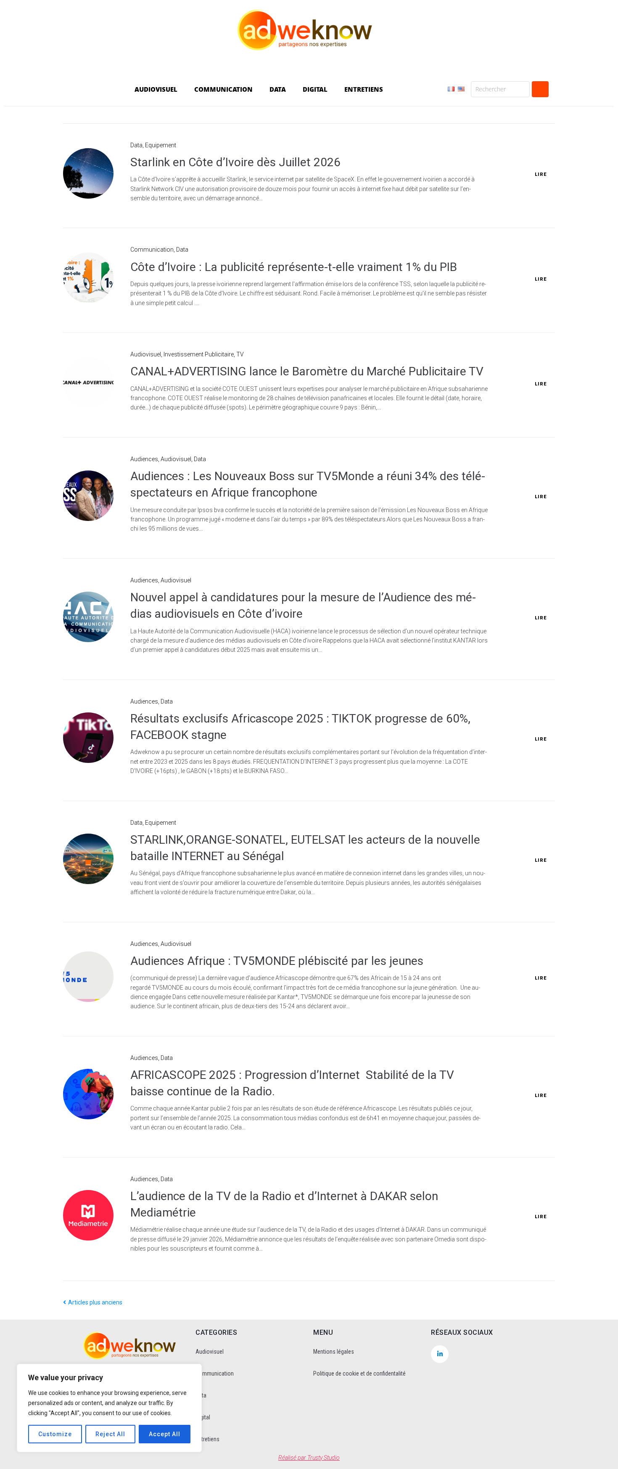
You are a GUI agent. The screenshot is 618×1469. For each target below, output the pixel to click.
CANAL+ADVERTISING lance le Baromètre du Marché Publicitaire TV (306, 371)
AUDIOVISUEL (156, 89)
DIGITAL (315, 89)
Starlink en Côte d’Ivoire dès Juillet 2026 (235, 162)
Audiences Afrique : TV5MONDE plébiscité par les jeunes (276, 961)
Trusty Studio (323, 1457)
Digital (202, 1417)
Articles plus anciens (92, 1302)
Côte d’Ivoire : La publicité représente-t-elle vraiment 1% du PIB (293, 267)
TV (240, 354)
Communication (152, 249)
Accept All (164, 1434)
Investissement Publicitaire (199, 354)
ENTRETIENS (363, 89)
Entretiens (207, 1439)
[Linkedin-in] (440, 1354)
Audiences (144, 459)
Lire (541, 174)
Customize (55, 1434)
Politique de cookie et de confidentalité (359, 1373)
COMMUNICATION (223, 89)
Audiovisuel (145, 354)
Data (136, 145)
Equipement (160, 145)
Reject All (110, 1434)
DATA (277, 89)
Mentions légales (333, 1351)
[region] (109, 1408)
